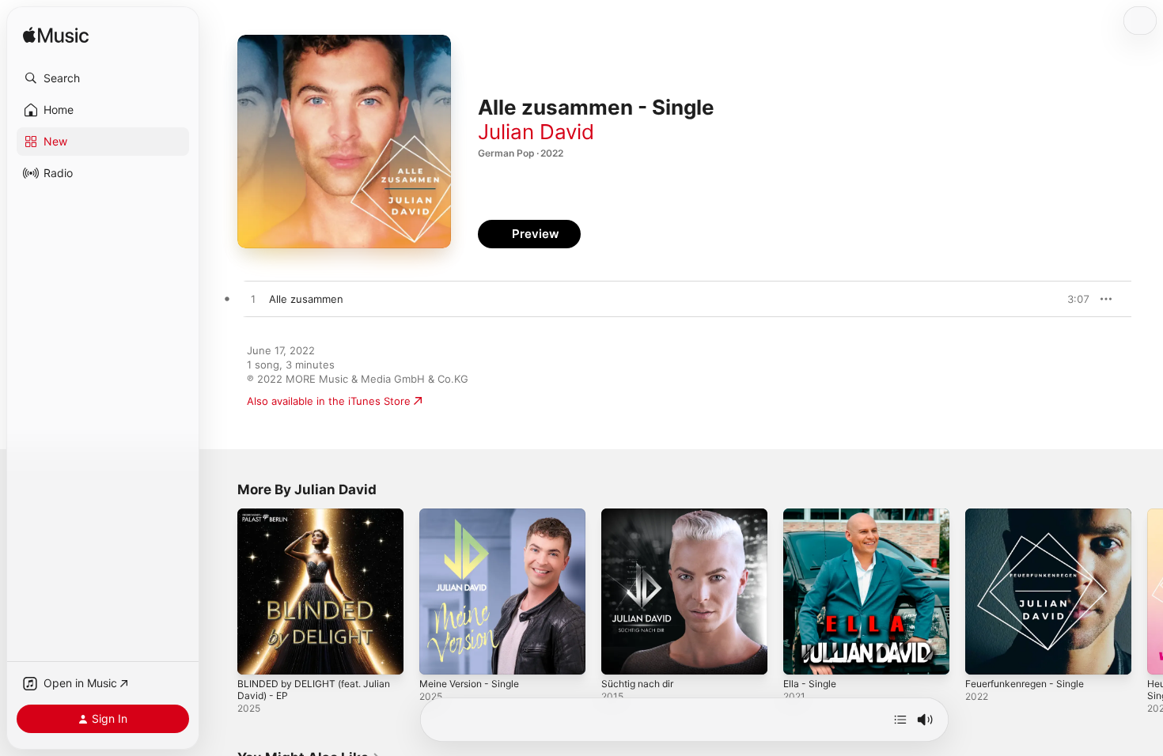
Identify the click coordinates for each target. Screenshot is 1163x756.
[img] (56, 36)
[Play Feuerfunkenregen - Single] (985, 655)
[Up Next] (900, 720)
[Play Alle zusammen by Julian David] (253, 300)
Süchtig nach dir (641, 514)
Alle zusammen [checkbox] (306, 299)
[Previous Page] (221, 591)
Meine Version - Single (475, 514)
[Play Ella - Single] (803, 655)
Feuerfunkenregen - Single (1032, 514)
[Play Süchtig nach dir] (621, 655)
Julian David (536, 131)
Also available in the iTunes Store (329, 401)
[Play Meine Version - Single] (439, 655)
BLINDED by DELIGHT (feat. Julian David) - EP (320, 521)
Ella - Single (812, 514)
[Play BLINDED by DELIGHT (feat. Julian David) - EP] (257, 655)
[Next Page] (1147, 591)
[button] (102, 78)
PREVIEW (1072, 299)
